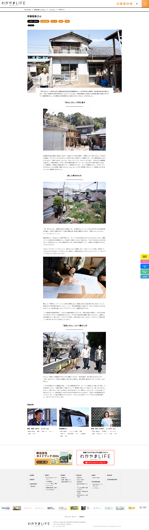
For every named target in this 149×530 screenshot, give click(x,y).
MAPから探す (96, 477)
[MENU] (145, 3)
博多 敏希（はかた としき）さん (38, 428)
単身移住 (83, 433)
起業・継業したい (66, 480)
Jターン (51, 431)
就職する (64, 477)
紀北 (61, 21)
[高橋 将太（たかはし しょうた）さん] (106, 417)
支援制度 (79, 482)
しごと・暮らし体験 (51, 483)
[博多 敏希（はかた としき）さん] (42, 417)
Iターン (54, 21)
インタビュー (96, 488)
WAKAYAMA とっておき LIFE (98, 485)
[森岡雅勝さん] (74, 417)
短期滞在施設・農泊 (51, 487)
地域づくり (44, 431)
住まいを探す (80, 480)
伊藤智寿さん (34, 16)
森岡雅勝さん (63, 428)
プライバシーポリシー (70, 517)
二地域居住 (49, 481)
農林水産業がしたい (67, 482)
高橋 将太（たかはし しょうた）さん (103, 428)
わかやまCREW (50, 490)
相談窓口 (33, 486)
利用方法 (79, 477)
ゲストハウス (49, 485)
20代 (66, 436)
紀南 (30, 433)
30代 (67, 21)
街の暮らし (104, 431)
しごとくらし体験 (73, 431)
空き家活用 (44, 21)
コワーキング (113, 431)
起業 (38, 431)
